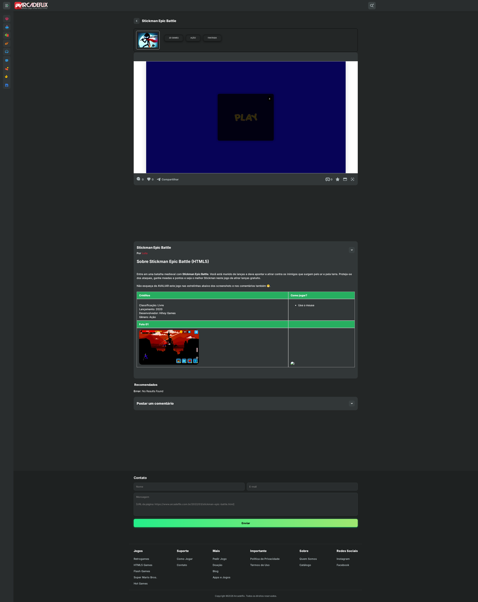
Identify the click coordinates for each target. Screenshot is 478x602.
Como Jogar (185, 558)
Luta (145, 253)
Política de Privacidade (265, 558)
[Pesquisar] (372, 5)
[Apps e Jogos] (6, 85)
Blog (215, 571)
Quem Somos (308, 558)
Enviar (246, 523)
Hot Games (141, 583)
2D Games (174, 38)
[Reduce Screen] (345, 179)
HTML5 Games (143, 565)
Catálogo (305, 565)
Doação (217, 565)
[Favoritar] (337, 179)
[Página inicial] (137, 21)
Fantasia (212, 38)
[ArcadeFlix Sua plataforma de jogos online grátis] (31, 5)
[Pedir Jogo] (6, 60)
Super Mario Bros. (145, 577)
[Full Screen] (352, 179)
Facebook (343, 565)
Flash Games (142, 571)
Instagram (343, 558)
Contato (182, 565)
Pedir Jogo (220, 558)
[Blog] (6, 68)
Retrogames (141, 558)
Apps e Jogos (221, 577)
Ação (193, 38)
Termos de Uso (260, 565)
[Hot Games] (6, 77)
